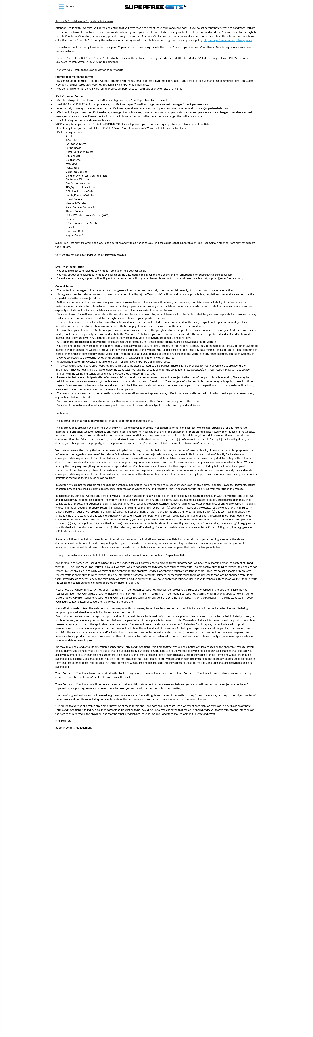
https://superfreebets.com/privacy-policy (228, 40)
